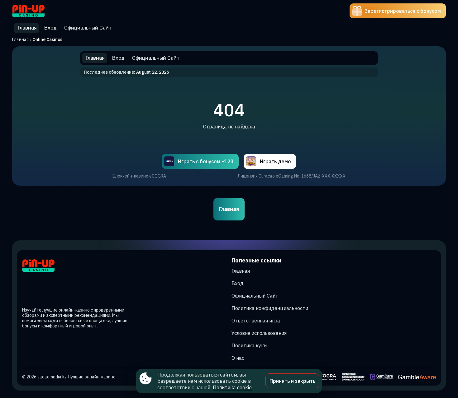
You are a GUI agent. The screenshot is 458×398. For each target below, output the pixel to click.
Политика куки (249, 345)
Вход (237, 283)
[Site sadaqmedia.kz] (33, 11)
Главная (20, 39)
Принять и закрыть (292, 381)
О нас (237, 358)
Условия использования (259, 333)
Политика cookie (232, 387)
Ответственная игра (255, 320)
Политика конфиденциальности (269, 308)
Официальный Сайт (254, 296)
